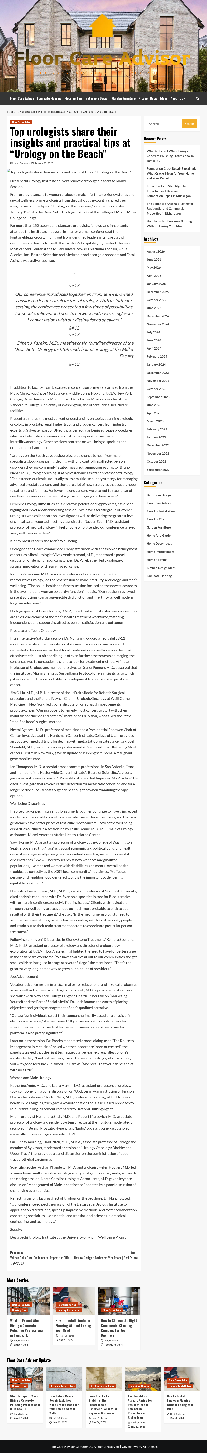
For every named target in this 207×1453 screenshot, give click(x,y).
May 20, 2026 (66, 1339)
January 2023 (156, 437)
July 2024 (153, 332)
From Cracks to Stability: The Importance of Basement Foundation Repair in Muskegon (169, 191)
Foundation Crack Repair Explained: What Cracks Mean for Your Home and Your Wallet (171, 173)
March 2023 (155, 421)
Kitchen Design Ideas (153, 98)
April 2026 (154, 275)
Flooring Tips (73, 98)
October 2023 (156, 389)
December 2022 (158, 445)
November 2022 (158, 453)
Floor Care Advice (22, 98)
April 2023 (154, 413)
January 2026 (156, 283)
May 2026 (154, 267)
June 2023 (154, 405)
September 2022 (158, 469)
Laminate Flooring (49, 98)
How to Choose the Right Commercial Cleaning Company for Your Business (119, 1327)
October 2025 (156, 300)
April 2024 (154, 348)
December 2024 (158, 316)
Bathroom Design (97, 98)
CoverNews (130, 1446)
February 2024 (157, 356)
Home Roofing (157, 559)
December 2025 (158, 292)
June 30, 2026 (60, 1422)
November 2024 (158, 324)
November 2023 (158, 380)
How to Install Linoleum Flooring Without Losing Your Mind (73, 1325)
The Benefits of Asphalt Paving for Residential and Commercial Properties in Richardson (170, 208)
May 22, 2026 (99, 1422)
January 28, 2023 (44, 163)
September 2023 (158, 397)
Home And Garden (159, 535)
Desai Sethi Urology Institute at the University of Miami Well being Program (69, 1237)
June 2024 (154, 340)
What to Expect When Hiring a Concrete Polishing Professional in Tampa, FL (27, 1327)
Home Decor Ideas (159, 543)
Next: (106, 1255)
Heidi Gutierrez (22, 163)
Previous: (41, 1257)
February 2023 (157, 429)
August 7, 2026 (21, 1344)
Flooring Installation (68, 1310)
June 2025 (154, 308)
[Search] (197, 98)
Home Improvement (160, 551)
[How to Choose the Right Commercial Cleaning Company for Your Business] (119, 1301)
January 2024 (156, 364)
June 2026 (154, 259)
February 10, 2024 (114, 1344)
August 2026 (156, 251)
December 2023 (158, 372)
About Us (177, 98)
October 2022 (156, 461)
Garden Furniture (124, 98)
